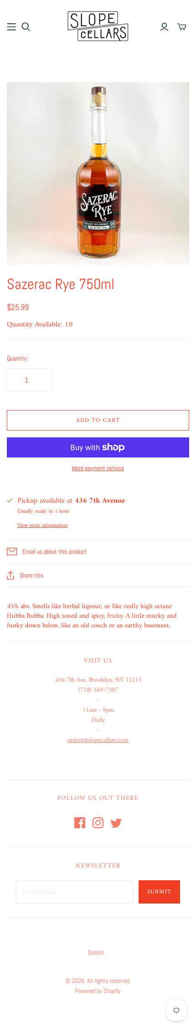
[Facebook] (79, 822)
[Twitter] (116, 822)
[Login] (164, 27)
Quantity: (17, 358)
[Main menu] (11, 27)
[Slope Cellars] (98, 25)
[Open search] (26, 27)
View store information (42, 526)
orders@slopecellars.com (98, 740)
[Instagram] (98, 822)
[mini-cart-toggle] (182, 27)
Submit (159, 892)
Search (96, 952)
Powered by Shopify (98, 991)
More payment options (98, 468)
